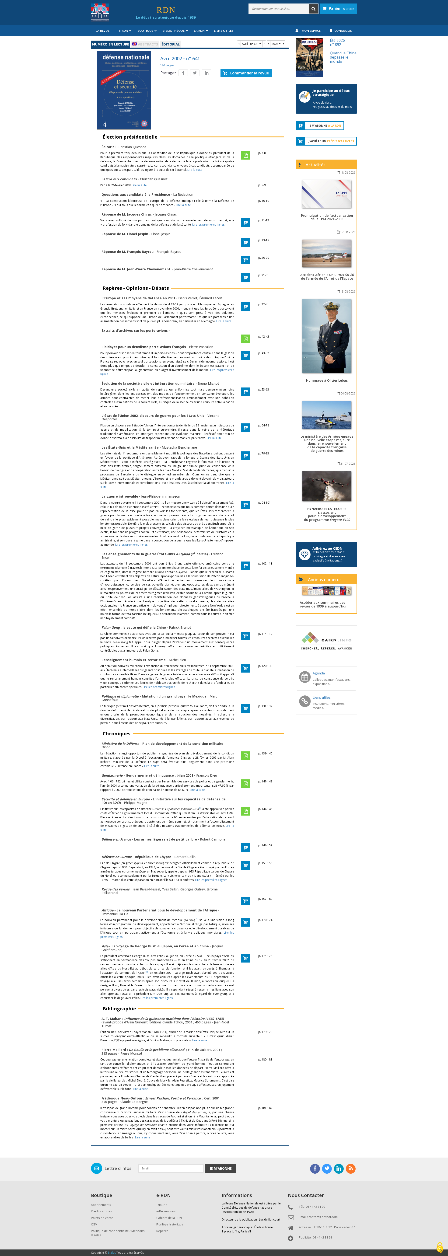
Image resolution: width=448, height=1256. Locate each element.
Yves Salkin (170, 889)
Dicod (106, 747)
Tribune (161, 1205)
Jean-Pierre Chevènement (193, 269)
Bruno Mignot (208, 383)
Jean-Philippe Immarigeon (160, 496)
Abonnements (101, 1205)
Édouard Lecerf (210, 298)
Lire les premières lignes (208, 225)
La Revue (102, 30)
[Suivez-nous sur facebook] (315, 1169)
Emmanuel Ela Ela (115, 914)
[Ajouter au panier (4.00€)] (245, 222)
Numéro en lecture (110, 44)
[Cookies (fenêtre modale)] (440, 1248)
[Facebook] (183, 72)
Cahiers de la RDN (169, 1218)
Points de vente (102, 1218)
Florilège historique (169, 1224)
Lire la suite (194, 170)
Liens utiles (224, 30)
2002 (275, 44)
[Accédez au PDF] (245, 155)
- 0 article (341, 8)
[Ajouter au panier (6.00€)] (245, 427)
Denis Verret (187, 298)
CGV (94, 1224)
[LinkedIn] (206, 72)
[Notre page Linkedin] (339, 1169)
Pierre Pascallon (201, 347)
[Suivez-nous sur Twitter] (327, 1169)
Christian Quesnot (132, 147)
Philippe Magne (135, 802)
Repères (162, 1231)
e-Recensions (166, 1211)
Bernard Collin (185, 857)
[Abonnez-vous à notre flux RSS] (351, 1169)
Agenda (319, 673)
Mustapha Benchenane (179, 447)
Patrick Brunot (180, 627)
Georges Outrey (192, 889)
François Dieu (206, 775)
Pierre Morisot (131, 1053)
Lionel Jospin (160, 234)
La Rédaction (183, 194)
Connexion (343, 30)
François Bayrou (169, 251)
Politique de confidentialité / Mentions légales (118, 1233)
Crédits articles (101, 1211)
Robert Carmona (212, 839)
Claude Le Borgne (134, 1101)
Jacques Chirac (166, 214)
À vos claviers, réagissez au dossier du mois (332, 105)
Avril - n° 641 (250, 44)
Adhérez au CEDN (327, 548)
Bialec (112, 1253)
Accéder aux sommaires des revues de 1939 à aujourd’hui (323, 604)
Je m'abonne (221, 1168)
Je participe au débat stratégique (331, 92)
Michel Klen (177, 660)
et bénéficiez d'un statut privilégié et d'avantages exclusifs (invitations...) (329, 556)
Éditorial (170, 44)
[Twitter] (195, 72)
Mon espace (311, 30)
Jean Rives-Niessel (146, 889)
